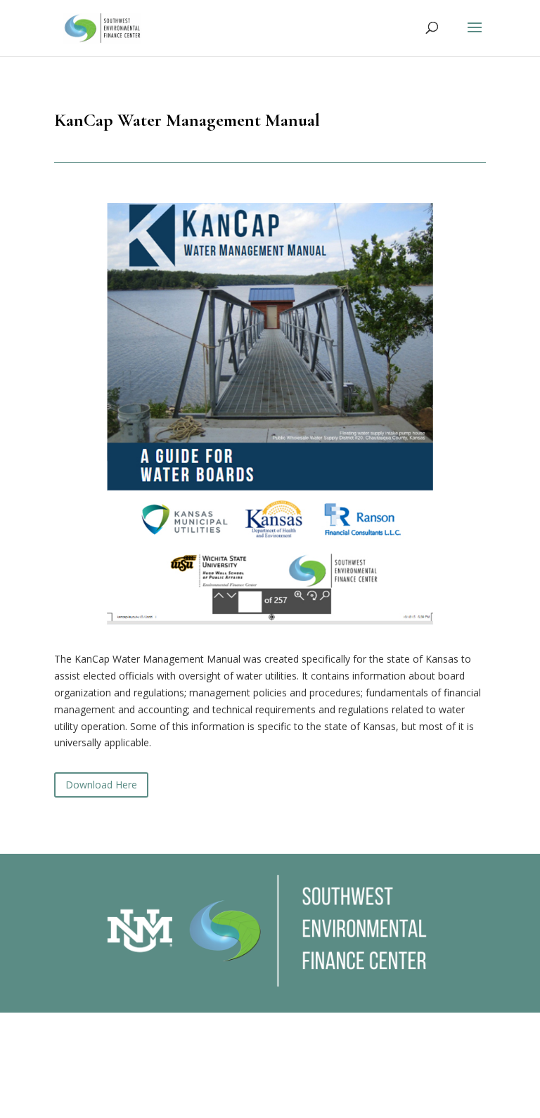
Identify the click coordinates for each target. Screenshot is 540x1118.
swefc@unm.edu (284, 1108)
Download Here (101, 784)
